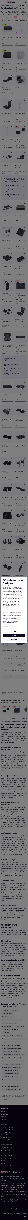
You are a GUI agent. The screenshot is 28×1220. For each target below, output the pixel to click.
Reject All (14, 639)
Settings (14, 631)
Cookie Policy (5, 607)
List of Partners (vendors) (8, 626)
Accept (14, 635)
